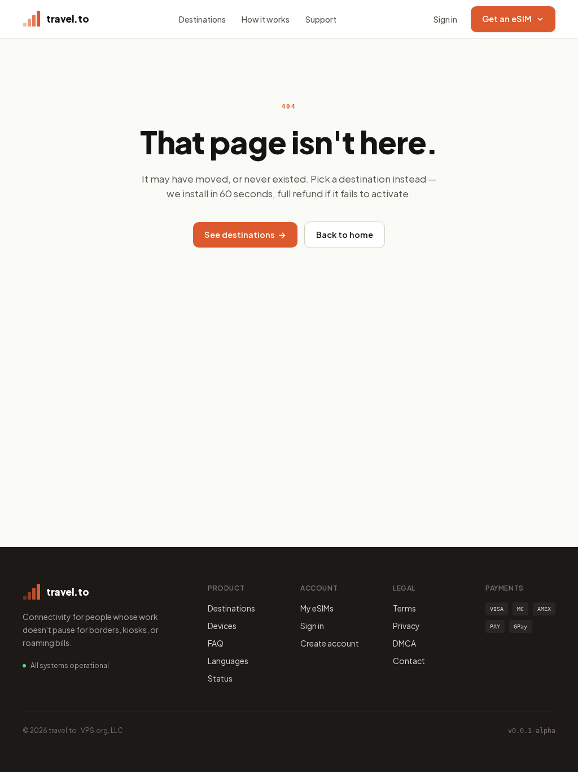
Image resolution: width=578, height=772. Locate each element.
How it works (266, 19)
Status (220, 678)
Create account (329, 643)
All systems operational (69, 665)
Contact (409, 661)
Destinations (202, 19)
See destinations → (245, 234)
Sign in (445, 19)
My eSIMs (317, 608)
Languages (228, 661)
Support (320, 19)
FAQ (216, 643)
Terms (404, 608)
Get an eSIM (507, 19)
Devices (222, 626)
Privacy (406, 626)
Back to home (344, 234)
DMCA (404, 643)
